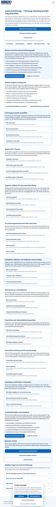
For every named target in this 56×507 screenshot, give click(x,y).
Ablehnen (21, 496)
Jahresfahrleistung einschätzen (39, 106)
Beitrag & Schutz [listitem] (39, 44)
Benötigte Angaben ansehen (28, 33)
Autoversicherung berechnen (28, 29)
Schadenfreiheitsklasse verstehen (16, 106)
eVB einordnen (28, 37)
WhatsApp (10, 501)
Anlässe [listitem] (29, 44)
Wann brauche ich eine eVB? (27, 478)
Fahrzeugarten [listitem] (20, 44)
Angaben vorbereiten (33, 76)
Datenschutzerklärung (25, 503)
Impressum (33, 503)
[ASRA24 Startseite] (6, 2)
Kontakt (5, 501)
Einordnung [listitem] (9, 44)
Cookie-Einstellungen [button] (28, 500)
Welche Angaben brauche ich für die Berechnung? (27, 473)
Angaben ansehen (32, 436)
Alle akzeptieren (35, 496)
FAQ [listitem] (48, 44)
